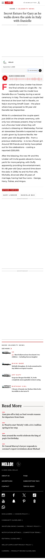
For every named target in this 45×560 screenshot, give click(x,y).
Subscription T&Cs (31, 481)
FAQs (25, 476)
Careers (5, 551)
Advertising (7, 481)
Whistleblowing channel (13, 526)
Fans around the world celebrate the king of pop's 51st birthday (21, 437)
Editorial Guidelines (11, 538)
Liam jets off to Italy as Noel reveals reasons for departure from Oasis (21, 415)
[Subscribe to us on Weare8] (38, 501)
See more (6, 348)
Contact (5, 486)
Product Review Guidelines (23, 551)
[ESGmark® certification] (17, 464)
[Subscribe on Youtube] (7, 501)
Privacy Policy (33, 526)
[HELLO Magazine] (9, 3)
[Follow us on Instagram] (7, 495)
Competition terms (31, 532)
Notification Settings (11, 532)
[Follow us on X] (27, 495)
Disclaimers (7, 514)
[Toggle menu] (3, 3)
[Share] (40, 70)
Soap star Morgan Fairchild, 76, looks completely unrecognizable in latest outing (26, 378)
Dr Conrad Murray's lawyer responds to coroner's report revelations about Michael (21, 447)
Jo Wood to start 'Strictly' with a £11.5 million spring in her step (21, 426)
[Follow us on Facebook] (17, 495)
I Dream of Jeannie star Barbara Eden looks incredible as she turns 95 (26, 390)
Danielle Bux (28, 195)
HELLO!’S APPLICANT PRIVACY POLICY (17, 545)
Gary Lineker (10, 195)
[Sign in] (39, 3)
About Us (6, 476)
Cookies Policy (21, 514)
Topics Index (29, 486)
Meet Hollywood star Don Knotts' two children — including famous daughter (26, 356)
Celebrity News (26, 9)
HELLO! (10, 62)
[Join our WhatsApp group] (7, 507)
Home (12, 9)
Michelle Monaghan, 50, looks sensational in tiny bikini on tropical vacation (26, 367)
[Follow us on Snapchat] (17, 501)
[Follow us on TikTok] (38, 495)
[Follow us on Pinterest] (27, 501)
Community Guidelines (11, 520)
